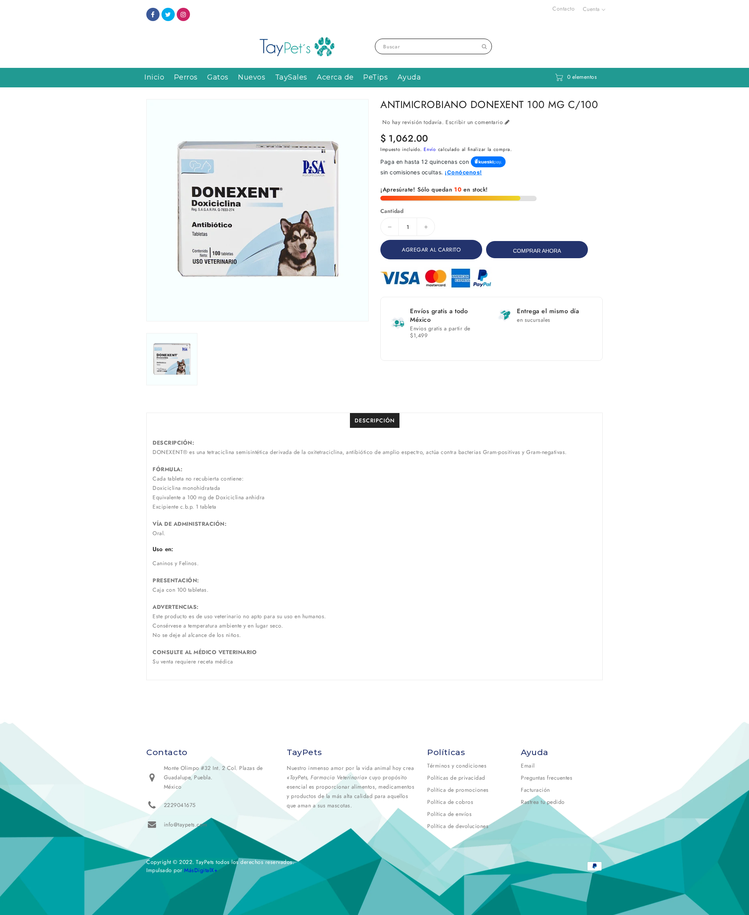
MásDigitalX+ (201, 870)
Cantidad (391, 211)
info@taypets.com (186, 824)
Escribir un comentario (474, 122)
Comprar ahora (537, 251)
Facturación (535, 790)
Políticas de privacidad (456, 778)
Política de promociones (458, 790)
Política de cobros (450, 802)
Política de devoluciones (457, 826)
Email (528, 766)
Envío (430, 149)
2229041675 (180, 805)
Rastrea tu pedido (543, 802)
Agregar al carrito (431, 250)
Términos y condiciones (456, 766)
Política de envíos (449, 814)
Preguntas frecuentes (546, 778)
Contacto (563, 8)
